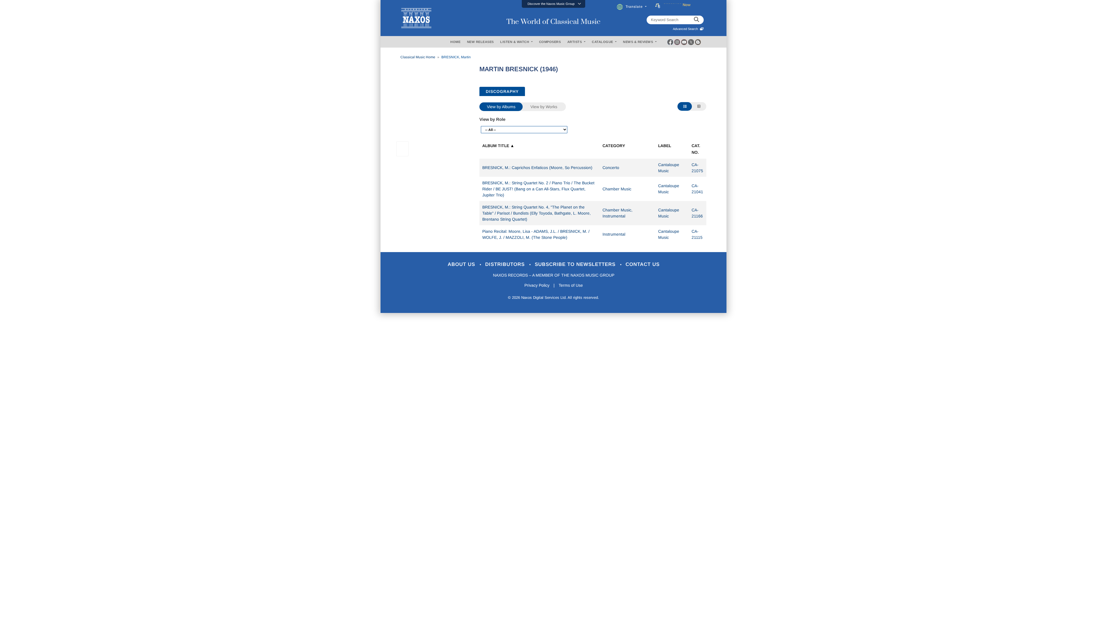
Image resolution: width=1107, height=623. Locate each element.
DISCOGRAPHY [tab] (502, 91)
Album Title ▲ (498, 145)
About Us (462, 264)
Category (614, 145)
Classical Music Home (417, 57)
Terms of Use (571, 285)
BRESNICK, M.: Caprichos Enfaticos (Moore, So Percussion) (537, 167)
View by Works (543, 106)
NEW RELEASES (480, 42)
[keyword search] (696, 20)
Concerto (611, 167)
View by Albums (501, 106)
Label (664, 145)
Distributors (505, 264)
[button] (553, 4)
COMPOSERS (550, 42)
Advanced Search (686, 29)
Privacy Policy (536, 285)
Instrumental (614, 234)
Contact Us (643, 264)
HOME (455, 42)
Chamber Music (617, 189)
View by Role (492, 119)
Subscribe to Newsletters (576, 264)
